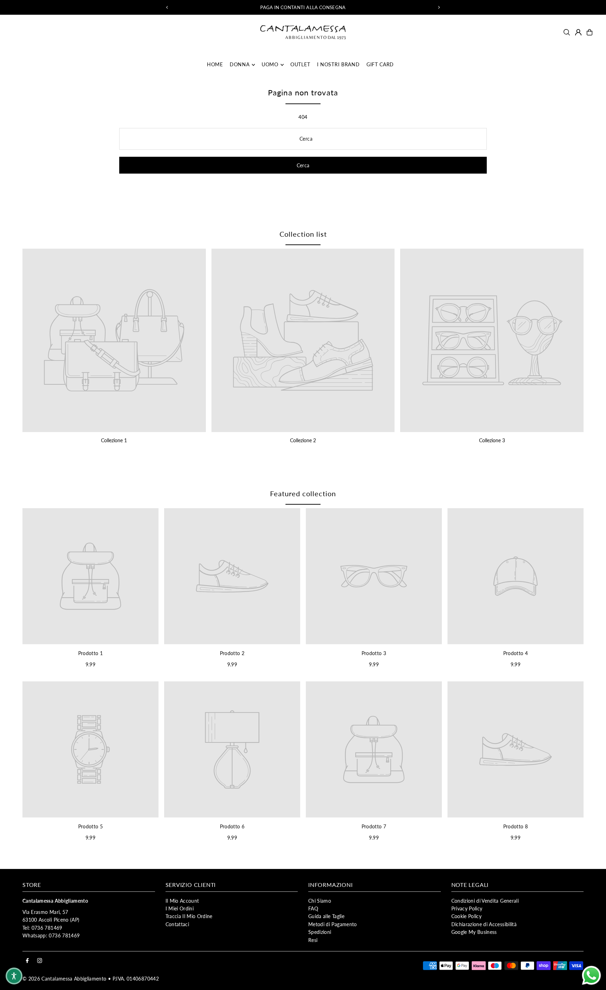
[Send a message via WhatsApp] (591, 975)
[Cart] (589, 32)
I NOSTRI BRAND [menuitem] (338, 65)
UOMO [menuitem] (270, 65)
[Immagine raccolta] (114, 340)
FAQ (313, 908)
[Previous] (167, 7)
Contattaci (177, 924)
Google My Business (474, 932)
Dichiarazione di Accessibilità (484, 924)
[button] (14, 976)
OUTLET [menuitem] (300, 65)
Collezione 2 (303, 440)
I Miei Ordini (180, 908)
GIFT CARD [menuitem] (380, 65)
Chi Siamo (319, 901)
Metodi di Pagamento (332, 924)
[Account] (578, 32)
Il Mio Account (182, 901)
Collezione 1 (114, 440)
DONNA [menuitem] (240, 65)
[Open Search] (567, 32)
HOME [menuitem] (215, 65)
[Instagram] (39, 961)
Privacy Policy (467, 908)
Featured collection (303, 493)
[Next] (438, 7)
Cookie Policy (466, 916)
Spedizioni (319, 932)
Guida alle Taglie (326, 916)
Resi (312, 940)
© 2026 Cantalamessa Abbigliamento (64, 979)
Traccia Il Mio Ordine (189, 916)
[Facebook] (27, 961)
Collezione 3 (492, 440)
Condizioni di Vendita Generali (485, 901)
